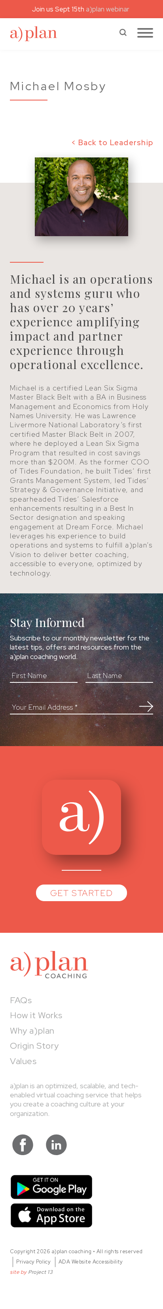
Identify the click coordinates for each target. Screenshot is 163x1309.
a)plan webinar (108, 9)
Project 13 (40, 1272)
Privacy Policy (33, 1261)
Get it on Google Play (51, 1187)
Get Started (81, 893)
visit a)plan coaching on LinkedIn (56, 1144)
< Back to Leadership (112, 143)
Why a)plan (32, 1030)
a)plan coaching (33, 34)
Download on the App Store (51, 1215)
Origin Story (34, 1045)
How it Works (36, 1015)
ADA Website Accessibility (91, 1261)
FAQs (21, 1000)
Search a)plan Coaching (123, 32)
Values (23, 1061)
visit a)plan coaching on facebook (23, 1144)
